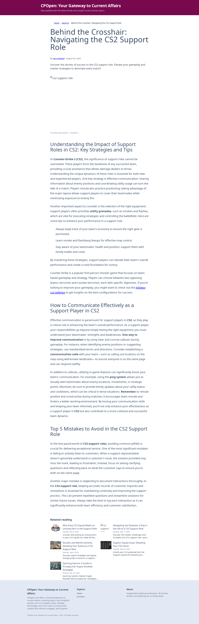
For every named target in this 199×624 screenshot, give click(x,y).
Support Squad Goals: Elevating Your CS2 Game (129, 544)
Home (56, 23)
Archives (81, 596)
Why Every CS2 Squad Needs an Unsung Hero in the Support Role (80, 527)
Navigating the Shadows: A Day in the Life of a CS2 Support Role (130, 527)
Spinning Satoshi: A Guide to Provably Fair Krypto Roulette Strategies (78, 566)
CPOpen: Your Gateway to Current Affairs (81, 5)
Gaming (65, 23)
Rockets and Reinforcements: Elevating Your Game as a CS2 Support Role (78, 546)
